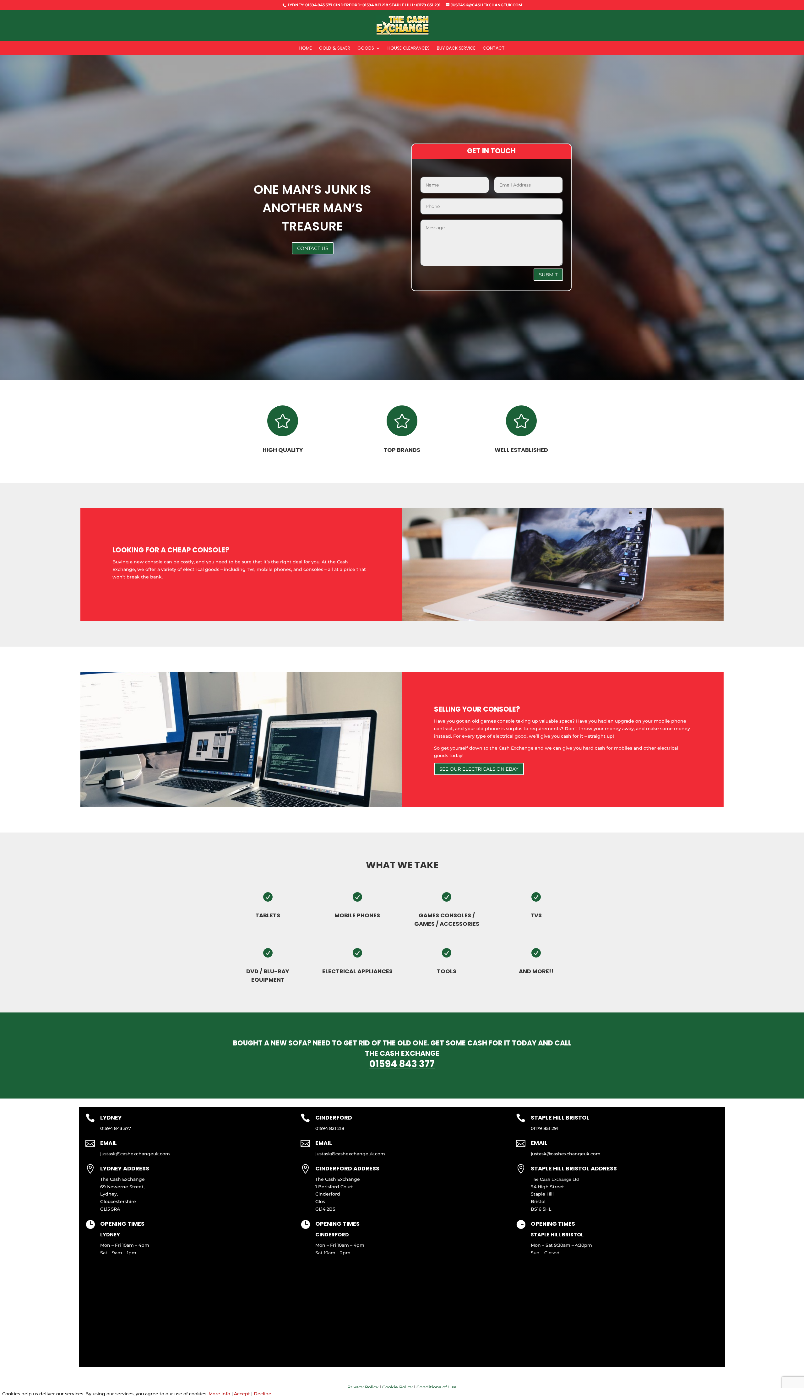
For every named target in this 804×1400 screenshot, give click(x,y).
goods (365, 48)
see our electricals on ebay (479, 769)
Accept (242, 1394)
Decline (262, 1394)
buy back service (456, 48)
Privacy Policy (362, 1387)
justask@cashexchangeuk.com (135, 1154)
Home (305, 48)
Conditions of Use (436, 1387)
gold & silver (334, 48)
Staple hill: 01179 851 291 (414, 5)
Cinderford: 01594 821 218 (360, 5)
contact (494, 48)
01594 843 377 (402, 1064)
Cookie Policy (397, 1387)
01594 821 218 (329, 1128)
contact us (312, 248)
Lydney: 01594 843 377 (309, 5)
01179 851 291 (544, 1128)
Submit (548, 275)
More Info (219, 1394)
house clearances (409, 48)
